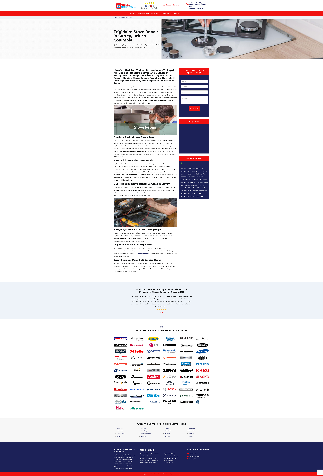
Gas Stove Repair (145, 456)
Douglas (119, 436)
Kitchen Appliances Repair (148, 458)
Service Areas (166, 13)
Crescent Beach (121, 433)
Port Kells (167, 433)
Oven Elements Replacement (149, 460)
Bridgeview (120, 428)
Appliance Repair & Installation (148, 13)
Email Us (193, 454)
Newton (167, 428)
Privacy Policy (168, 462)
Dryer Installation (169, 454)
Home (132, 13)
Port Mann (167, 436)
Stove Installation (169, 460)
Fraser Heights (144, 430)
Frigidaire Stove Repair (125, 17)
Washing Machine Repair (148, 462)
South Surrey (192, 428)
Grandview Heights (146, 433)
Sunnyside (191, 433)
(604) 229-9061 (196, 8)
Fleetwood (143, 428)
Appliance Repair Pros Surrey (172, 474)
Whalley (191, 436)
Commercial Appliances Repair (150, 454)
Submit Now (194, 108)
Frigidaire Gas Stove (142, 253)
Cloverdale (120, 430)
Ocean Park (168, 430)
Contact (177, 13)
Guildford (143, 436)
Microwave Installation (171, 456)
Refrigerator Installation (171, 458)
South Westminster (193, 430)
